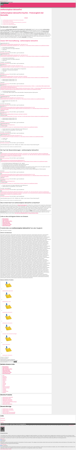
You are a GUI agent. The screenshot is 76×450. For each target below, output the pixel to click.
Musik (3, 385)
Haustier (4, 384)
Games (3, 382)
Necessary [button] (2, 438)
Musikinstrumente (6, 386)
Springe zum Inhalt (4, 1)
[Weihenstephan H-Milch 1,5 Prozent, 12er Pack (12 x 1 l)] (11, 65)
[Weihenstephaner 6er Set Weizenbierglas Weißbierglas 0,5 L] (12, 160)
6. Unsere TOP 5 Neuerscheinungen (9, 24)
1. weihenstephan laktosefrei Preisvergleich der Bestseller (13, 20)
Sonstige (4, 389)
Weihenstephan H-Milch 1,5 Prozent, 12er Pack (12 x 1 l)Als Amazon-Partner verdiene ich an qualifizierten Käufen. (22, 66)
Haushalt (4, 383)
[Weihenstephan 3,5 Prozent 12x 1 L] (7, 124)
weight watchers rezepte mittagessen (7, 359)
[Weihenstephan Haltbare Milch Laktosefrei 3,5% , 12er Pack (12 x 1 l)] (14, 44)
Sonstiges (4, 390)
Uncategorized (5, 391)
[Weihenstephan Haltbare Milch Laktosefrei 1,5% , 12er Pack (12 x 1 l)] (14, 55)
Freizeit (3, 381)
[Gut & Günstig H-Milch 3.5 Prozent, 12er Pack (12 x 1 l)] (11, 135)
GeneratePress (23, 424)
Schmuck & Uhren (5, 387)
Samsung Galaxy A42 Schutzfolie (8, 413)
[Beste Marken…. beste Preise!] (6, 2)
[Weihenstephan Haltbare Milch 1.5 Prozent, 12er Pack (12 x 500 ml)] (13, 76)
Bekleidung (4, 377)
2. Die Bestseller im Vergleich (7, 21)
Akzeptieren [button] (71, 425)
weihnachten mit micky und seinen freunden (9, 360)
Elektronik (4, 379)
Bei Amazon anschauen (4, 52)
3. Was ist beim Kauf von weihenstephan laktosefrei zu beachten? (14, 22)
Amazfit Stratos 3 (5, 411)
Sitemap (2, 422)
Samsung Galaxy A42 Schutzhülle (8, 412)
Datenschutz (2, 420)
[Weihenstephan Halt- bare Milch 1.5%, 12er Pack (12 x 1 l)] (11, 97)
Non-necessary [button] (3, 444)
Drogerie (4, 378)
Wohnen (4, 392)
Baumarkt (4, 376)
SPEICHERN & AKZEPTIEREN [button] (5, 449)
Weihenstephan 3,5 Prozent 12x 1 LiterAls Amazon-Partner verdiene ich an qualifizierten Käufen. (19, 127)
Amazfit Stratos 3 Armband (7, 408)
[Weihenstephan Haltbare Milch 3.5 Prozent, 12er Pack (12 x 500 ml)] (13, 114)
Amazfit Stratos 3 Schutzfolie (8, 410)
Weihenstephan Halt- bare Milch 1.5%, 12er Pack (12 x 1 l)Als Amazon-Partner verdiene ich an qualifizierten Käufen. (22, 98)
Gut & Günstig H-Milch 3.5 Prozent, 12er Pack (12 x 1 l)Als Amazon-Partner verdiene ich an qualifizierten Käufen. (21, 136)
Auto (3, 375)
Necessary (4, 440)
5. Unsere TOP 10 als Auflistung (8, 23)
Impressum (2, 418)
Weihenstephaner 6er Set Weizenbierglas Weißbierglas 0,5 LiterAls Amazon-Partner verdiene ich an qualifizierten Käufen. (24, 161)
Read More (2, 426)
